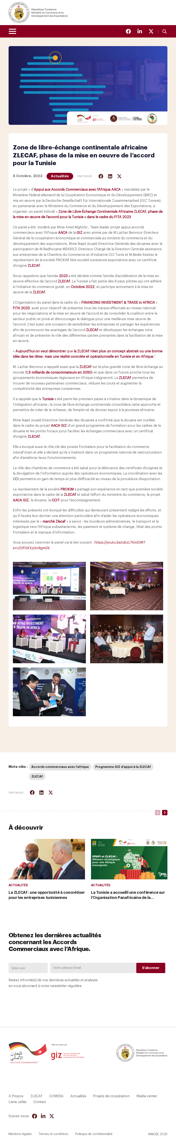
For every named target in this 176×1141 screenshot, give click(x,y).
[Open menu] (12, 31)
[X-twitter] (151, 31)
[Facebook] (128, 31)
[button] (101, 176)
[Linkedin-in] (140, 31)
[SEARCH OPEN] (164, 31)
